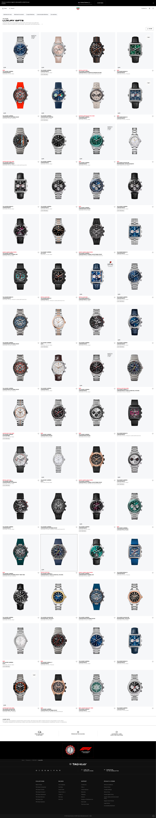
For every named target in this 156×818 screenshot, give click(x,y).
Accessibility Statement (109, 805)
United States (84, 2)
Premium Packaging (78, 734)
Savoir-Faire (61, 789)
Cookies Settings (108, 789)
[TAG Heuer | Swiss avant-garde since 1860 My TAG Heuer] (78, 764)
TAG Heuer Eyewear (40, 801)
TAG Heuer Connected (41, 787)
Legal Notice (107, 803)
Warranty (83, 792)
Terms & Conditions (108, 784)
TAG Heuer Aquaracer (41, 794)
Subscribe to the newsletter (112, 770)
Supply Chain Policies (109, 800)
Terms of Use (107, 792)
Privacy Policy (107, 787)
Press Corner (61, 792)
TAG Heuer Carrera (40, 789)
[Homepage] (78, 8)
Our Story (60, 787)
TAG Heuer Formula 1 (40, 792)
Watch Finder (39, 784)
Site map (60, 797)
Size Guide (83, 801)
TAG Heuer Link (39, 799)
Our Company (61, 784)
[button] (153, 8)
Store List (60, 799)
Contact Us (83, 784)
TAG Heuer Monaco (40, 797)
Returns (83, 797)
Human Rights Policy (109, 794)
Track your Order (85, 804)
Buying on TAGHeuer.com (87, 799)
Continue (101, 3)
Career (60, 794)
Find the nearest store (88, 770)
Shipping (83, 794)
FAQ (82, 787)
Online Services (84, 789)
